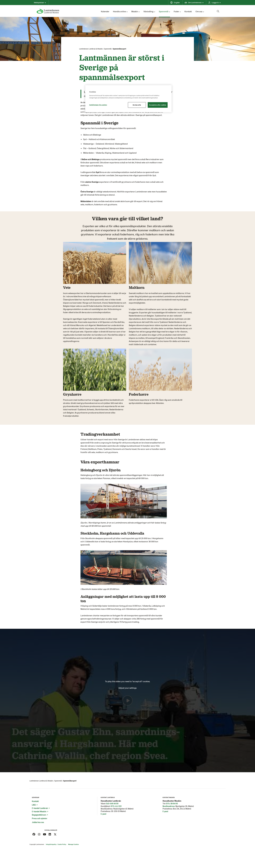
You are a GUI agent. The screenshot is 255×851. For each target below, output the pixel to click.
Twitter (55, 834)
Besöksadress (169, 806)
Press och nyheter (39, 818)
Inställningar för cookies (98, 105)
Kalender (105, 11)
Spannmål (163, 11)
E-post (103, 814)
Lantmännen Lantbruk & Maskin (91, 49)
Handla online (119, 11)
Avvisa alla (137, 105)
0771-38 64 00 (172, 803)
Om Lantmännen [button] (195, 2)
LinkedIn (50, 834)
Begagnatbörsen (39, 815)
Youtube (44, 834)
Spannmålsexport (119, 49)
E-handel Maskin (39, 811)
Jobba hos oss (38, 822)
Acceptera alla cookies (157, 105)
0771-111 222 (116, 806)
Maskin (134, 11)
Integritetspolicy (51, 844)
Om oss (199, 11)
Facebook (34, 834)
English (177, 2)
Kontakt (188, 11)
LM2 (34, 805)
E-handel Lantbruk (40, 808)
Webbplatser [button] (39, 2)
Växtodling (148, 11)
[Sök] (218, 11)
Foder (176, 11)
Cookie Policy (62, 844)
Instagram (39, 834)
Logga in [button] (215, 2)
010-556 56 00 (112, 803)
